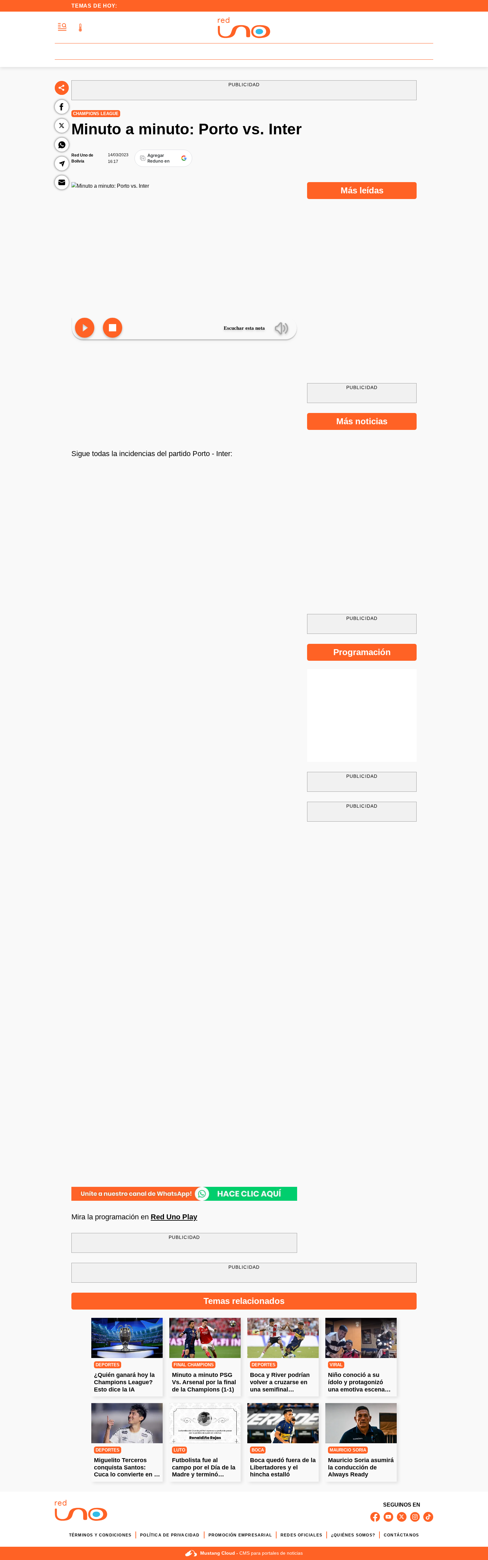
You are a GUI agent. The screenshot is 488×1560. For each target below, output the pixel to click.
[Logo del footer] (81, 1511)
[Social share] (62, 88)
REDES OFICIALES (301, 1535)
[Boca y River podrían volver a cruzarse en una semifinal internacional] (283, 1338)
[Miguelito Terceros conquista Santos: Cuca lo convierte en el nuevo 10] (127, 1423)
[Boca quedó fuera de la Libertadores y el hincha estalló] (283, 1423)
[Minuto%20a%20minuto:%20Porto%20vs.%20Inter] (184, 1194)
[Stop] (112, 328)
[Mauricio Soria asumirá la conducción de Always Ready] (361, 1423)
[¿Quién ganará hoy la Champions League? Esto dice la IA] (127, 1338)
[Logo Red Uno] (244, 27)
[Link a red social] (375, 1517)
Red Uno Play (174, 1217)
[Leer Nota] (85, 328)
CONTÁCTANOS (401, 1535)
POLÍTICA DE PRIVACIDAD (170, 1535)
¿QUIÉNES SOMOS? (353, 1535)
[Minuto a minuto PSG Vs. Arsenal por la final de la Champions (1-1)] (205, 1338)
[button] (62, 27)
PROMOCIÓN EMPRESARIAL (240, 1535)
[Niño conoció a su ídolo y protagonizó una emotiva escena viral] (361, 1338)
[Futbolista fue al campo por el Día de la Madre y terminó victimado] (205, 1423)
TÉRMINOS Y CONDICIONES (100, 1535)
